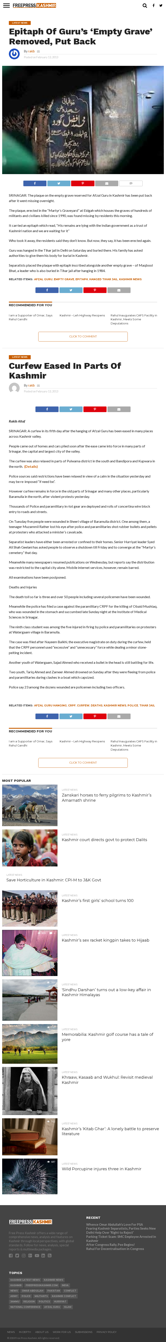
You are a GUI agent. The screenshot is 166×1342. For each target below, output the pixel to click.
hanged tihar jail (103, 279)
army (14, 1296)
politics (44, 1301)
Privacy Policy (107, 1332)
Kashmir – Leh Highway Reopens (82, 315)
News (11, 1332)
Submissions (83, 1332)
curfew (83, 705)
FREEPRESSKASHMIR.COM (42, 1285)
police (133, 705)
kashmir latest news (25, 1280)
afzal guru (43, 279)
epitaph (81, 279)
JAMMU (14, 1301)
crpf (72, 705)
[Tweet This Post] (58, 182)
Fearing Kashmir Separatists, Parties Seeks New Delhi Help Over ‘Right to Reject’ (121, 1230)
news (14, 1290)
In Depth (25, 1332)
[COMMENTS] (131, 182)
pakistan (53, 1290)
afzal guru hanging (50, 705)
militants (41, 1296)
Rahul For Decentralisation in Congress (115, 1249)
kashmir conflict (64, 1296)
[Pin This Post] (82, 182)
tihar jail (147, 705)
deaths (96, 705)
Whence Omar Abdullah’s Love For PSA (114, 1224)
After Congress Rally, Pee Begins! (110, 1244)
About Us (41, 1332)
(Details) (31, 466)
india (65, 1285)
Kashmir (16, 1285)
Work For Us (62, 1332)
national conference (25, 1307)
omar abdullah (32, 1290)
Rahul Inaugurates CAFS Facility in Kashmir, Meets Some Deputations (134, 319)
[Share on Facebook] (34, 182)
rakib (31, 51)
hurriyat (60, 1301)
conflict (70, 1290)
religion (29, 1301)
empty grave (64, 279)
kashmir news (130, 279)
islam (67, 1307)
